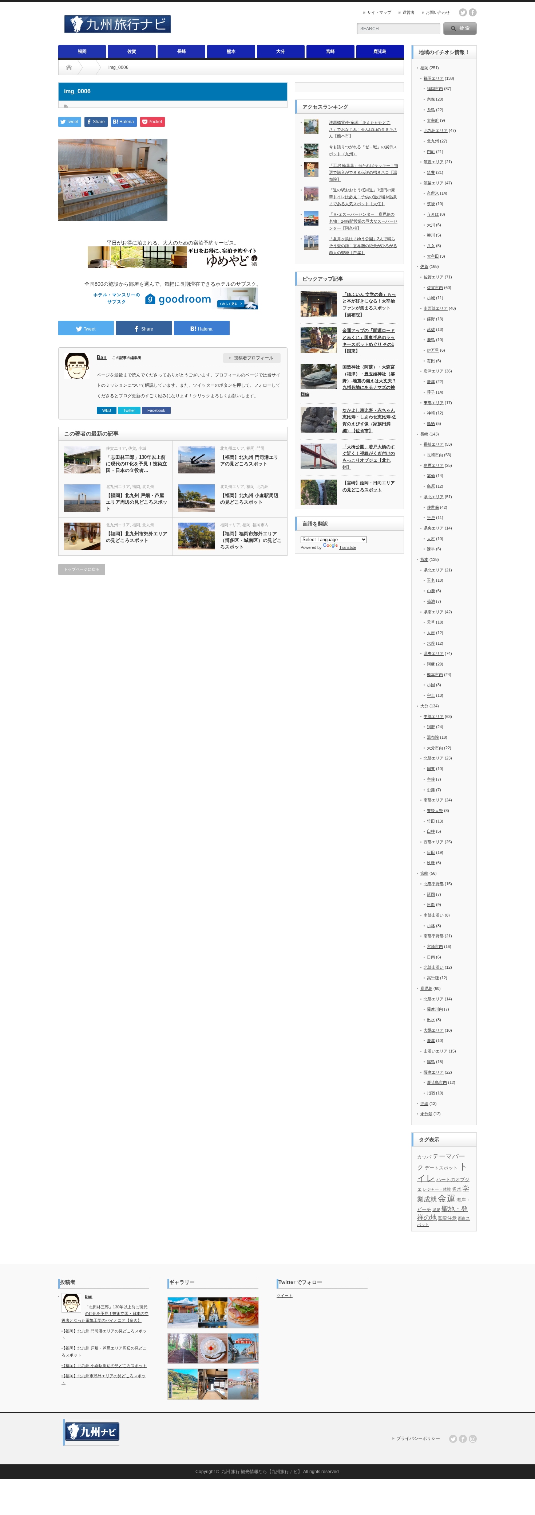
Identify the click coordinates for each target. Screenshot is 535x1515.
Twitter (129, 410)
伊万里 (433, 350)
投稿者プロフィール (253, 357)
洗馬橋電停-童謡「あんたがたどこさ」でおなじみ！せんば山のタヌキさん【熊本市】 (363, 129)
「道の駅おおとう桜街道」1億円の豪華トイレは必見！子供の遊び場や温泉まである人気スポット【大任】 (363, 197)
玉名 (431, 580)
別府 (431, 727)
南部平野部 (434, 936)
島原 (431, 486)
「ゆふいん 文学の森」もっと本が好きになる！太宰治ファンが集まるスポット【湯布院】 (369, 304)
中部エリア (434, 716)
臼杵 (431, 831)
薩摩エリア (434, 1072)
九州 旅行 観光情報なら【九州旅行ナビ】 (261, 1471)
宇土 (431, 695)
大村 (431, 538)
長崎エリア (434, 444)
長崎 (181, 51)
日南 (431, 957)
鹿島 (431, 339)
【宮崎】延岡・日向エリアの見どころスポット (368, 486)
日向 (431, 904)
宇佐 (431, 779)
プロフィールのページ (236, 375)
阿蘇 (431, 664)
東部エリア (434, 403)
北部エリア (434, 758)
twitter (463, 12)
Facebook (156, 410)
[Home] (69, 67)
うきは (433, 214)
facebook (473, 12)
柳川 (431, 235)
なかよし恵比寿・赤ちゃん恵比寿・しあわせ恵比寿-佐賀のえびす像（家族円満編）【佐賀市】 (369, 420)
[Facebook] (463, 1439)
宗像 (431, 99)
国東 (431, 768)
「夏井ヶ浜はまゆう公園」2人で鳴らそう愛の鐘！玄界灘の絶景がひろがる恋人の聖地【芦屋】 (363, 245)
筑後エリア (434, 183)
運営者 (409, 12)
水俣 (431, 643)
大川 (431, 225)
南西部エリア (436, 308)
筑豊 (431, 172)
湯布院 (433, 737)
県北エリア (434, 497)
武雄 (431, 329)
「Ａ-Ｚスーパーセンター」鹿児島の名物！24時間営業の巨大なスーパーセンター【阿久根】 (363, 221)
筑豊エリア (434, 162)
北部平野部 (434, 884)
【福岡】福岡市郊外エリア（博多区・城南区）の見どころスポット (251, 540)
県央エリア (434, 528)
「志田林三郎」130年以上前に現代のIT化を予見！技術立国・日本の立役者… (136, 463)
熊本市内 (435, 674)
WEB (106, 410)
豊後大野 (435, 810)
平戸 (431, 517)
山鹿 (431, 591)
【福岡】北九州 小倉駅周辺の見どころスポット (249, 499)
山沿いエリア (436, 1051)
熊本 (231, 51)
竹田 (431, 821)
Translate (347, 547)
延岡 (431, 894)
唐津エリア (434, 371)
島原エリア (434, 465)
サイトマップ (379, 12)
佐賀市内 (435, 287)
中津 (431, 790)
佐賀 (131, 51)
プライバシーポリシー (418, 1438)
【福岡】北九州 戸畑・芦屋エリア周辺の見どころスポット (136, 502)
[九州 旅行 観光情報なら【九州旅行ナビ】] (117, 30)
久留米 (433, 193)
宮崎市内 (435, 946)
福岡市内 (261, 525)
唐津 (431, 381)
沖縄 (424, 1103)
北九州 (148, 486)
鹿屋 (431, 1040)
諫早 (431, 549)
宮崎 (330, 51)
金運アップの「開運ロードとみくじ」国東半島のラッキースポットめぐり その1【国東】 (368, 341)
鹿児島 (380, 51)
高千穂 (433, 978)
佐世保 (433, 507)
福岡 (82, 51)
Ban (102, 357)
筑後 (431, 204)
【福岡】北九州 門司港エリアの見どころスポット (249, 460)
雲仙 (431, 475)
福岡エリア (230, 525)
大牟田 (433, 256)
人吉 (431, 632)
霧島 (431, 1061)
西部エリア (434, 842)
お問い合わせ (438, 12)
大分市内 (435, 748)
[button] (182, 1313)
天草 (431, 622)
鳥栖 (431, 423)
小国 (431, 685)
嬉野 (431, 319)
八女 (431, 245)
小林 (431, 926)
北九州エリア (232, 448)
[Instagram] (473, 1439)
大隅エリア (434, 1030)
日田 (431, 852)
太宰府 (433, 120)
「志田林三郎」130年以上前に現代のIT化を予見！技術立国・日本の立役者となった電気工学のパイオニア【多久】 (105, 1314)
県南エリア (434, 612)
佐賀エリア (116, 448)
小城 (142, 448)
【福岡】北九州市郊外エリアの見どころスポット (136, 537)
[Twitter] (453, 1439)
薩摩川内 (435, 1009)
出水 (431, 1020)
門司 (261, 448)
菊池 (431, 601)
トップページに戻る (82, 569)
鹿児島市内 (437, 1082)
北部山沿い (434, 967)
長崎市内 (435, 455)
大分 (280, 51)
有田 (431, 361)
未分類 (426, 1114)
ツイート (285, 1295)
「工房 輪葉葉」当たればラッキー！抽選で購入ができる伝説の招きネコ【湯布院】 (363, 172)
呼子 (431, 392)
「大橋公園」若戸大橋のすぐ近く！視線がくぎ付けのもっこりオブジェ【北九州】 (368, 457)
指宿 (431, 1093)
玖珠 (431, 862)
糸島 (431, 110)
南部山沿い (434, 915)
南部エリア (434, 800)
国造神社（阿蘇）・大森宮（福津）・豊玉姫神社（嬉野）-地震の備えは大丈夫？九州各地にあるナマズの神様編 (348, 380)
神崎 (431, 413)
